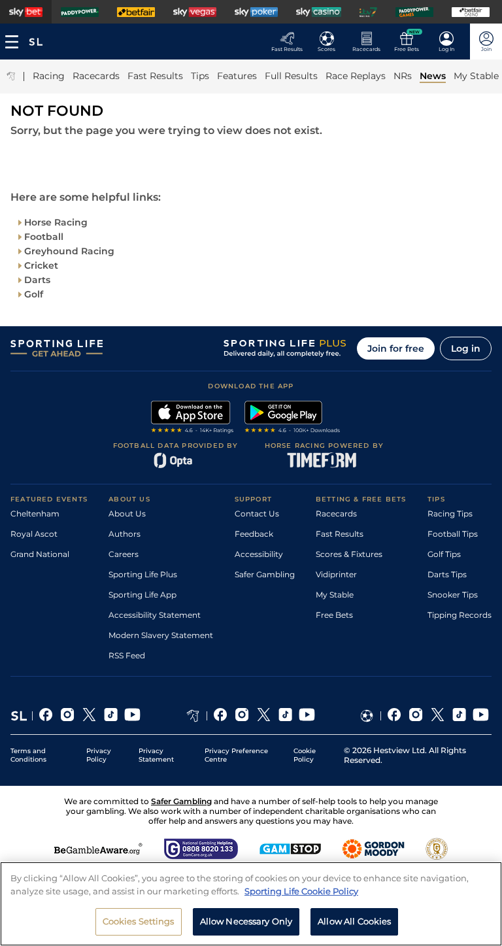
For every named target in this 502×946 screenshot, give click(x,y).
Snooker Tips (452, 595)
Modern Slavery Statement (161, 635)
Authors (125, 534)
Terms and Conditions (28, 755)
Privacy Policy (98, 755)
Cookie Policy (304, 755)
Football (43, 237)
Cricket (41, 265)
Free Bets (334, 615)
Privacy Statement (156, 755)
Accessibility (259, 554)
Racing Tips (450, 513)
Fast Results (339, 534)
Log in (465, 348)
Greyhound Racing (69, 251)
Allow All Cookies (354, 921)
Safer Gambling (265, 574)
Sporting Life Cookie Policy (301, 891)
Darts (37, 280)
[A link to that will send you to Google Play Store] (292, 418)
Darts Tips (447, 574)
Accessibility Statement (155, 615)
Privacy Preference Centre (236, 755)
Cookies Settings (139, 921)
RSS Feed (127, 655)
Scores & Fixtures (349, 554)
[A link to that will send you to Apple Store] (192, 418)
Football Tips (452, 534)
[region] (251, 904)
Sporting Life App (142, 595)
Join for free (395, 348)
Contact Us (257, 513)
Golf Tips (444, 554)
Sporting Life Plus (143, 574)
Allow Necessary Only (246, 921)
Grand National (39, 554)
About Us (127, 513)
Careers (124, 554)
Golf (33, 294)
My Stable (335, 595)
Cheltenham (34, 513)
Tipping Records (459, 615)
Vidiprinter (336, 574)
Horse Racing (56, 222)
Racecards (336, 513)
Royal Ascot (34, 534)
